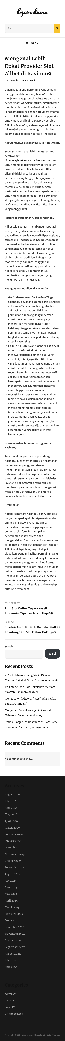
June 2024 (11, 966)
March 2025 (12, 907)
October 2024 (13, 940)
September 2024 (15, 947)
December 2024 (14, 927)
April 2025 (11, 900)
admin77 (10, 993)
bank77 (9, 1000)
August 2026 (13, 794)
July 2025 (10, 880)
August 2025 (13, 874)
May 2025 (11, 894)
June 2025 (11, 887)
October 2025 (13, 860)
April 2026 (11, 821)
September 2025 (15, 867)
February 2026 (14, 834)
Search (9, 646)
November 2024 (15, 933)
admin (33, 80)
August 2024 (13, 953)
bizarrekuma (32, 12)
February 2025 (14, 913)
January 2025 (13, 920)
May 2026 (11, 814)
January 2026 (13, 840)
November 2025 (15, 854)
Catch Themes (53, 1035)
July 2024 (10, 960)
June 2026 (11, 807)
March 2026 (12, 827)
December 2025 (14, 847)
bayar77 (10, 1007)
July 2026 (11, 801)
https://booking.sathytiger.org (27, 160)
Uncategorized (14, 1013)
